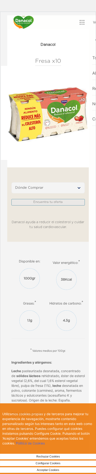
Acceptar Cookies (48, 470)
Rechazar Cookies (48, 456)
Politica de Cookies (30, 443)
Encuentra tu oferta (48, 202)
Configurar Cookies (48, 463)
